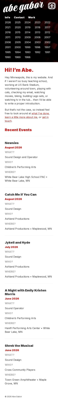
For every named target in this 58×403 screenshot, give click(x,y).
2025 (18, 22)
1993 (27, 52)
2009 (28, 37)
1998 (37, 47)
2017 (47, 27)
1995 (8, 52)
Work (31, 17)
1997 (47, 47)
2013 (37, 32)
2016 (8, 32)
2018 (37, 27)
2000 (18, 47)
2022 (47, 22)
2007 (47, 37)
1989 (18, 57)
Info (7, 17)
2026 (8, 22)
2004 (28, 42)
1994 (18, 52)
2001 (8, 47)
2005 (18, 42)
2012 (47, 32)
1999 (27, 47)
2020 (18, 27)
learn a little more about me (21, 117)
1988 (27, 57)
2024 (28, 22)
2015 (17, 32)
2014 (27, 32)
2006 (8, 42)
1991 (47, 52)
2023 (37, 22)
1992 (37, 52)
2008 (37, 37)
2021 (8, 27)
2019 (27, 27)
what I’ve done (40, 113)
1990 (8, 57)
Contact (19, 17)
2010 (18, 37)
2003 (38, 42)
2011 (7, 37)
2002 (47, 42)
